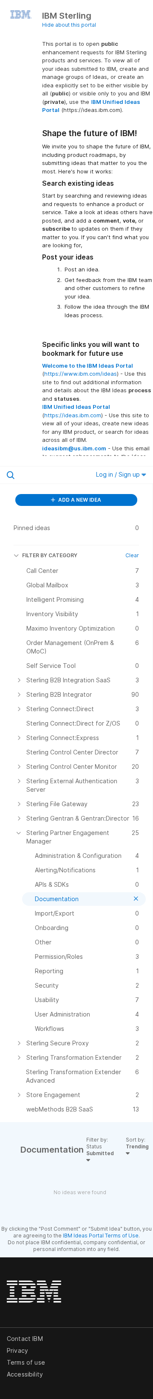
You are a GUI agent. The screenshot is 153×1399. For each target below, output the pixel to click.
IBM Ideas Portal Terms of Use (101, 1235)
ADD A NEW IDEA (79, 500)
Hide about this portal (69, 25)
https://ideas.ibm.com (72, 415)
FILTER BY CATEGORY (49, 555)
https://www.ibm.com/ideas (80, 373)
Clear (132, 555)
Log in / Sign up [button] (119, 474)
